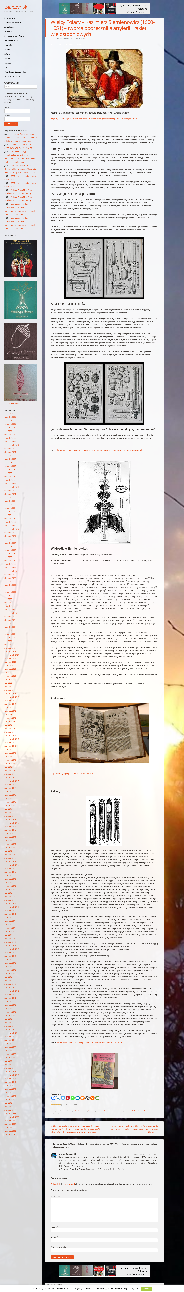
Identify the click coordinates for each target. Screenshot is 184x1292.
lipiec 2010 (8, 1085)
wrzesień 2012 (10, 994)
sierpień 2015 (10, 872)
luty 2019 (8, 725)
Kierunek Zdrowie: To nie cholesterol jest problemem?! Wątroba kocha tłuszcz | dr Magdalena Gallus (20, 169)
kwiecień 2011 (10, 1054)
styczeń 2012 (9, 1022)
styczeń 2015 (9, 896)
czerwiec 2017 (10, 795)
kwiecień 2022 (10, 592)
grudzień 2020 (10, 648)
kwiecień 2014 (10, 928)
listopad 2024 (10, 483)
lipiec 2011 (8, 1043)
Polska (134, 1111)
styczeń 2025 (9, 476)
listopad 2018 (10, 735)
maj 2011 (8, 1050)
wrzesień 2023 (10, 532)
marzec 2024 (9, 511)
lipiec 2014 (8, 917)
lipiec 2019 (8, 707)
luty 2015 (8, 893)
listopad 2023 (10, 525)
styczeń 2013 (9, 980)
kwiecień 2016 (10, 844)
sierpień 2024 (10, 494)
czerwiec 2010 (10, 1089)
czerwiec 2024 (10, 501)
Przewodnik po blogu (13, 22)
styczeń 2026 (9, 434)
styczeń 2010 (9, 1106)
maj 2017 (8, 798)
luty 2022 (8, 599)
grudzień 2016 (10, 816)
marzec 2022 (9, 595)
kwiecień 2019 (10, 718)
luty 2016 (8, 851)
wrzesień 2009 (10, 1120)
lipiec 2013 (8, 959)
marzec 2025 (9, 469)
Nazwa (54, 1227)
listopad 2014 (10, 903)
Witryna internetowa (59, 1247)
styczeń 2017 (9, 812)
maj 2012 (8, 1008)
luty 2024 (8, 515)
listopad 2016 (10, 819)
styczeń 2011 (9, 1064)
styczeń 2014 (9, 938)
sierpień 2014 (10, 914)
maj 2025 (8, 462)
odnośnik (146, 1111)
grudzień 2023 (10, 522)
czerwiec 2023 (10, 543)
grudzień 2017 (10, 774)
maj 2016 (8, 840)
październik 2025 (11, 445)
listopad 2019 (10, 693)
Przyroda (8, 45)
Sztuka (7, 54)
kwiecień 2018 (10, 760)
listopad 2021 (10, 609)
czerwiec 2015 (10, 879)
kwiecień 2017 (10, 802)
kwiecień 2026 (10, 424)
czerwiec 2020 (10, 669)
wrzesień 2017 (10, 784)
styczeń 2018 (9, 770)
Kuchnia (7, 63)
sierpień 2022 (10, 578)
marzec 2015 (9, 889)
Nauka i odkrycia (11, 40)
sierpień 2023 (10, 536)
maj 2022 (8, 588)
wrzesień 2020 (10, 658)
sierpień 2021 (10, 620)
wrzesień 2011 (10, 1036)
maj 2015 (8, 882)
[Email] (97, 1098)
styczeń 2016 (9, 854)
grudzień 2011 (10, 1026)
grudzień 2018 (10, 732)
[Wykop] (58, 1098)
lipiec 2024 (8, 497)
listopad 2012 (10, 987)
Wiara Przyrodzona (12, 76)
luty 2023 (8, 557)
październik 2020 (11, 655)
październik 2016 (11, 823)
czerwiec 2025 (10, 459)
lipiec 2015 (8, 875)
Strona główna (10, 18)
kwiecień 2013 (10, 970)
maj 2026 (8, 420)
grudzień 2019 (10, 690)
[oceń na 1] (52, 1104)
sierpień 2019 (10, 704)
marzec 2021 (9, 637)
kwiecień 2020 (10, 676)
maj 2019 (8, 714)
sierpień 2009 (10, 1124)
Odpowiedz (153, 1154)
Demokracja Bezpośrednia (15, 72)
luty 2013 (8, 977)
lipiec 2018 (8, 749)
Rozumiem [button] (147, 1288)
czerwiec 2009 (10, 1131)
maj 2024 (8, 504)
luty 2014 (8, 935)
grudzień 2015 (10, 858)
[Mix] (82, 1098)
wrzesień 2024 (10, 490)
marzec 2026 (9, 427)
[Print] (92, 1098)
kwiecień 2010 (10, 1096)
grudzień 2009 (10, 1110)
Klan (6, 67)
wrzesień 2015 (10, 868)
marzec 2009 (9, 1134)
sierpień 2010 (10, 1082)
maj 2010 (8, 1092)
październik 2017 (11, 781)
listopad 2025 (10, 441)
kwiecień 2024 (10, 508)
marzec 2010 (9, 1099)
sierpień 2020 (10, 662)
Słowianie (8, 31)
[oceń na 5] (60, 1104)
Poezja (7, 58)
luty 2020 (8, 683)
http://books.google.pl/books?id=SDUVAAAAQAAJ (72, 773)
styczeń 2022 (9, 602)
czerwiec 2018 (10, 753)
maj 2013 (8, 966)
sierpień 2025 (10, 452)
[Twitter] (63, 1098)
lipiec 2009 (8, 1127)
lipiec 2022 (8, 581)
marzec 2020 (9, 679)
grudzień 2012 (10, 984)
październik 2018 (11, 739)
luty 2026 (8, 431)
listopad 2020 (10, 651)
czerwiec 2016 (10, 837)
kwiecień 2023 (10, 550)
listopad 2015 (10, 861)
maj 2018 (8, 756)
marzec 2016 (9, 847)
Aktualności (9, 27)
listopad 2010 (10, 1071)
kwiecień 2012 (10, 1012)
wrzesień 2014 (10, 910)
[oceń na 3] (56, 1104)
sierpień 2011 (10, 1040)
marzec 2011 (9, 1057)
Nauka (129, 1111)
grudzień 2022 (10, 564)
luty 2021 (8, 641)
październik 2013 (11, 949)
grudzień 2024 (10, 480)
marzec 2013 (9, 973)
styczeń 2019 (9, 728)
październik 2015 (11, 865)
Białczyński (16, 6)
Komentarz (56, 1196)
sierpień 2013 (10, 956)
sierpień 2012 (10, 998)
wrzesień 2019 (10, 700)
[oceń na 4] (58, 1104)
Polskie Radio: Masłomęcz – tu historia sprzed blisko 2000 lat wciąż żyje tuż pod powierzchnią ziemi (20, 137)
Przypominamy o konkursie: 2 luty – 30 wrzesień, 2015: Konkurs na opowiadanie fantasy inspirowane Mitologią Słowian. (134, 1129)
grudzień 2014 (10, 900)
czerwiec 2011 (10, 1047)
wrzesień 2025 (10, 448)
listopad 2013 (10, 945)
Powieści (8, 49)
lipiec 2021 (8, 623)
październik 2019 (11, 697)
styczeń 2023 (9, 560)
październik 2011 (11, 1033)
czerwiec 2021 (10, 627)
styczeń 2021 (9, 644)
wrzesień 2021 (10, 616)
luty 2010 (8, 1103)
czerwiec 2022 (10, 585)
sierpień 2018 (10, 746)
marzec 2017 (9, 805)
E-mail (54, 1237)
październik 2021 (11, 613)
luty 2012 (8, 1019)
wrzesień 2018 (10, 742)
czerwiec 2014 (10, 921)
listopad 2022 (10, 567)
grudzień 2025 (10, 438)
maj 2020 (8, 672)
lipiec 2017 (8, 791)
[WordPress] (87, 1098)
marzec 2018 (9, 763)
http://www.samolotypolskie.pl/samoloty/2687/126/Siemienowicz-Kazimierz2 (91, 1042)
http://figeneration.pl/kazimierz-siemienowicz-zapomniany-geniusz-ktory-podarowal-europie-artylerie (95, 118)
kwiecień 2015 (10, 886)
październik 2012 (11, 991)
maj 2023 (8, 546)
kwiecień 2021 (10, 634)
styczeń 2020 (9, 686)
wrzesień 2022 (10, 574)
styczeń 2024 (9, 518)
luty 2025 (8, 473)
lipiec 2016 (8, 833)
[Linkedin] (77, 1098)
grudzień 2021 (10, 606)
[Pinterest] (68, 1098)
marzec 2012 (9, 1015)
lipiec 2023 (8, 539)
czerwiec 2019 (10, 711)
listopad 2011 (10, 1029)
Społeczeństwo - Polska (104, 1111)
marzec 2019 (9, 721)
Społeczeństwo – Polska (14, 36)
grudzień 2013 (10, 942)
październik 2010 (11, 1075)
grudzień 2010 (10, 1068)
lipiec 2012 (8, 1001)
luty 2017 (8, 809)
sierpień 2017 (10, 788)
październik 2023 (11, 529)
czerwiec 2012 (10, 1005)
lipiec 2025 (8, 455)
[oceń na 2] (54, 1104)
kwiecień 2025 (10, 466)
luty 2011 (8, 1061)
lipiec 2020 (8, 665)
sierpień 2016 (10, 830)
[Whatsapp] (73, 1098)
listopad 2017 (10, 777)
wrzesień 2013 (10, 952)
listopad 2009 (10, 1113)
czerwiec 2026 (10, 417)
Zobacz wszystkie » (12, 404)
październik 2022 (11, 571)
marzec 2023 (9, 553)
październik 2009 (11, 1117)
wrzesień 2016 (10, 826)
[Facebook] (53, 1098)
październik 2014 (11, 907)
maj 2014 (8, 924)
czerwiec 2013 (10, 963)
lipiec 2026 (8, 413)
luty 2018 (8, 767)
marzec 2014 (9, 931)
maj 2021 (8, 630)
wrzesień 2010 (10, 1078)
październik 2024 (11, 487)
